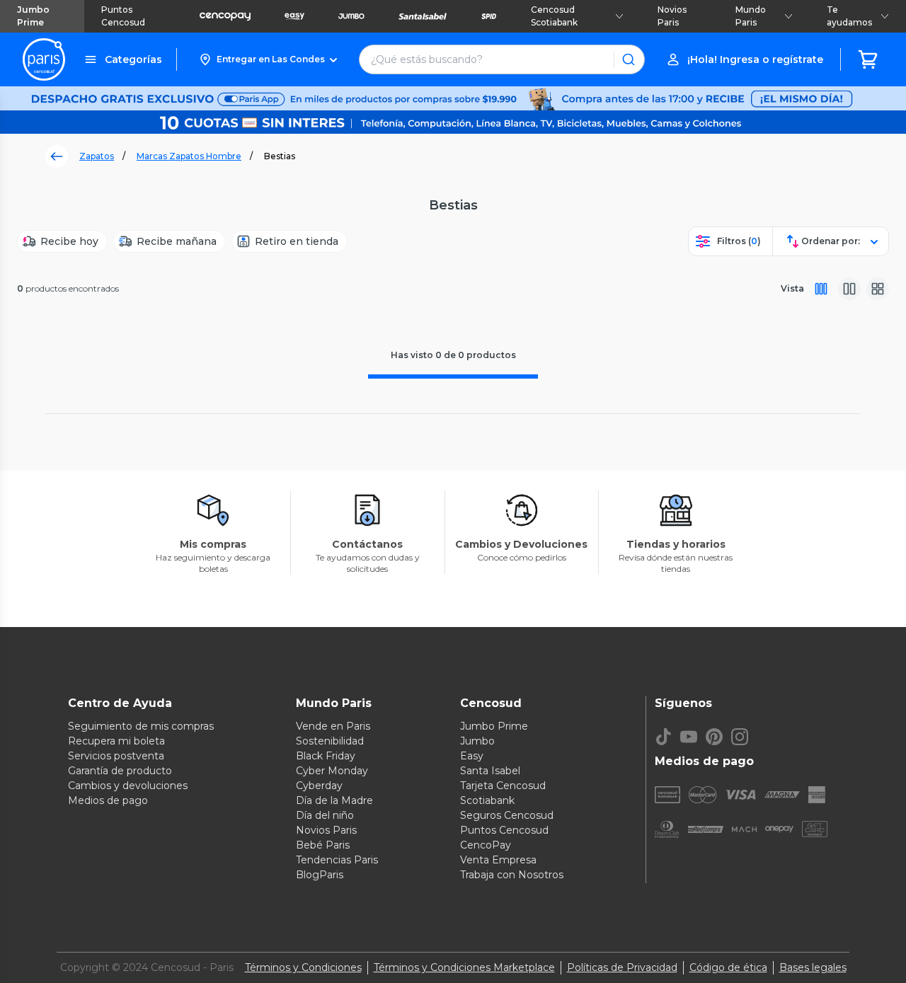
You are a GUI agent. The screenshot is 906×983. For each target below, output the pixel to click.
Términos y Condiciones (303, 967)
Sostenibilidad (330, 741)
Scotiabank (487, 800)
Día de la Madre (334, 800)
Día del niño (325, 815)
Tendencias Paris (337, 859)
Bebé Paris (323, 845)
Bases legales (813, 967)
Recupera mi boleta (116, 741)
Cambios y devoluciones (128, 785)
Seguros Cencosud (507, 815)
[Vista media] (849, 288)
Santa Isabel (490, 770)
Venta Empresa (498, 859)
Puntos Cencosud (123, 16)
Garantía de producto (120, 770)
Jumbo (477, 741)
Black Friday (325, 755)
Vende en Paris (333, 726)
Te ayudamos (849, 16)
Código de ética (728, 967)
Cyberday (319, 785)
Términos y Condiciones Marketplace (464, 967)
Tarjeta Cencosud (503, 785)
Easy (471, 755)
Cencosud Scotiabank (554, 16)
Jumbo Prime (33, 16)
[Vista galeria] (877, 288)
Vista (792, 288)
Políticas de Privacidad (622, 967)
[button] (268, 59)
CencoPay (485, 845)
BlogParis (319, 874)
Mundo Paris (750, 16)
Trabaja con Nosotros (511, 874)
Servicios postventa (116, 755)
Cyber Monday (332, 770)
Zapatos (96, 156)
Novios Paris (672, 16)
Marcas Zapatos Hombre (189, 156)
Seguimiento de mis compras (141, 726)
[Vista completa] (821, 288)
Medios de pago (108, 800)
